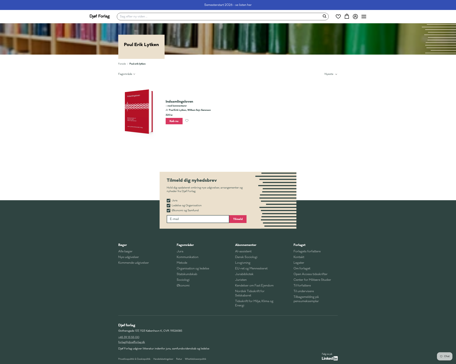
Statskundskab (187, 274)
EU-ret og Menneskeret (251, 268)
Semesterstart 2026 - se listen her (228, 5)
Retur (179, 359)
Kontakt (299, 257)
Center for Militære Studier (312, 280)
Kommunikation (187, 257)
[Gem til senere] (186, 121)
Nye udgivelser (128, 257)
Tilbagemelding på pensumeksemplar (306, 299)
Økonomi (183, 286)
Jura (180, 251)
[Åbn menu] (363, 16)
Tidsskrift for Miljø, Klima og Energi (254, 303)
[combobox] (220, 16)
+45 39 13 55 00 (128, 337)
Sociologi (183, 280)
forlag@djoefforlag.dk (131, 342)
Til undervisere (304, 291)
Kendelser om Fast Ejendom (254, 286)
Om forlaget (302, 268)
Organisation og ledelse (193, 268)
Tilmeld (238, 219)
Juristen (241, 280)
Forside (122, 63)
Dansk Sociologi (246, 257)
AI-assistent (243, 251)
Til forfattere (302, 286)
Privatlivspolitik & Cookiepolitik (134, 359)
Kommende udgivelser (133, 263)
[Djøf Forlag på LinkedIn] (330, 358)
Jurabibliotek (244, 274)
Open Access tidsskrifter (311, 274)
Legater (299, 263)
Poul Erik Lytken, (178, 110)
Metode (182, 263)
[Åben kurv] (346, 16)
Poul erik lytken (137, 63)
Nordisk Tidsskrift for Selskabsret (250, 293)
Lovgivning (242, 263)
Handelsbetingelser (163, 359)
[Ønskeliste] (338, 16)
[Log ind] (355, 16)
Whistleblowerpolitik (195, 359)
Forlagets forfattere (307, 251)
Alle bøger (125, 251)
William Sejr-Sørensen (199, 110)
